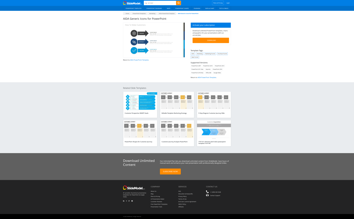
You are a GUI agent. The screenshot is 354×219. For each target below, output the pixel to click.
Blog (152, 194)
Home (127, 13)
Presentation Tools (156, 207)
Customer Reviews (156, 201)
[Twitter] (126, 201)
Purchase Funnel (222, 54)
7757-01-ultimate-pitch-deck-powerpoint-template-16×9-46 (212, 142)
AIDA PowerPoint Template (139, 60)
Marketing (200, 54)
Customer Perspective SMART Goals (136, 113)
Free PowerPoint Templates (159, 204)
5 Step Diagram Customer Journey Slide (211, 113)
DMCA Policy (182, 204)
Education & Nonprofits (185, 194)
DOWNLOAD (211, 40)
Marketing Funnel (210, 54)
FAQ (179, 191)
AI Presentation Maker (157, 199)
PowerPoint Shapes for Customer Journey (138, 142)
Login (228, 3)
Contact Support (215, 195)
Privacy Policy (182, 196)
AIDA (192, 54)
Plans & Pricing (218, 3)
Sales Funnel (194, 57)
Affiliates (181, 207)
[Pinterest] (132, 201)
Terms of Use (182, 199)
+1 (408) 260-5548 (215, 192)
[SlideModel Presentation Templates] (132, 3)
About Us (153, 191)
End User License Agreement (187, 201)
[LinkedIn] (123, 201)
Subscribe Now (170, 171)
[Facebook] (129, 201)
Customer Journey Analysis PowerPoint (175, 142)
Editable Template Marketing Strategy (174, 113)
